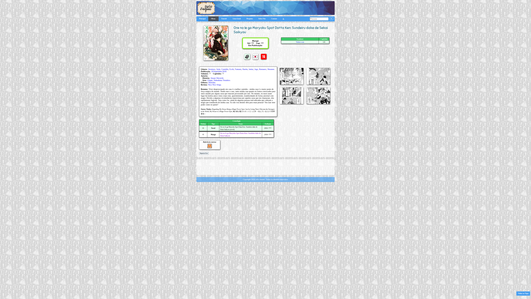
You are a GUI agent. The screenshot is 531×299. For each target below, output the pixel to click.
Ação (218, 69)
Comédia (224, 69)
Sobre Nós (262, 19)
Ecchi (231, 69)
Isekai (251, 69)
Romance (262, 69)
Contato (274, 19)
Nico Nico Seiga (214, 85)
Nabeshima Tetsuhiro (222, 80)
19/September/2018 (218, 71)
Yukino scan (300, 42)
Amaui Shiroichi (216, 78)
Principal (202, 19)
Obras (213, 19)
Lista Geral (237, 19)
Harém (245, 69)
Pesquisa (250, 19)
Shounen (270, 69)
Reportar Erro (204, 153)
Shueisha (211, 83)
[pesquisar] (331, 18)
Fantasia (238, 69)
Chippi (210, 80)
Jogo (256, 69)
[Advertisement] (265, 167)
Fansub (224, 19)
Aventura (211, 69)
